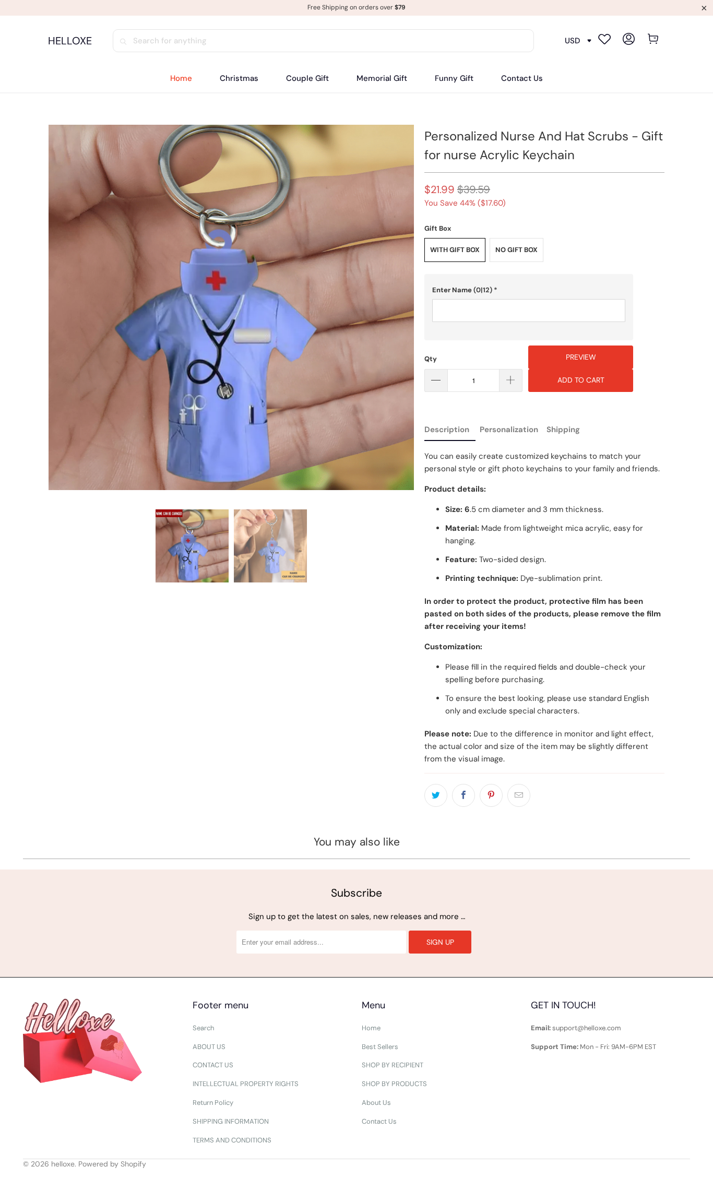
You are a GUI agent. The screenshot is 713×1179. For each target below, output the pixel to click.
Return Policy (213, 1102)
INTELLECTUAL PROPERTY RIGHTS (246, 1083)
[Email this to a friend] (518, 795)
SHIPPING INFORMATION (231, 1121)
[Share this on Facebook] (463, 795)
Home (371, 1027)
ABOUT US (209, 1046)
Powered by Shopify (112, 1164)
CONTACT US (213, 1065)
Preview (581, 357)
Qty (430, 358)
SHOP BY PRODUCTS (394, 1083)
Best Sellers (380, 1046)
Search (203, 1027)
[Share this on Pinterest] (491, 795)
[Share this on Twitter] (435, 795)
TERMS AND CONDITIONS (232, 1140)
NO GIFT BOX (516, 249)
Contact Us (379, 1121)
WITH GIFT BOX (455, 249)
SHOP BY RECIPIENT (392, 1065)
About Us (376, 1102)
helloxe (63, 1164)
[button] (528, 290)
